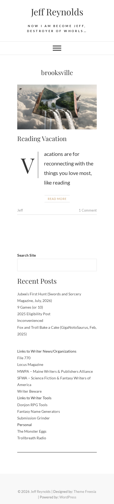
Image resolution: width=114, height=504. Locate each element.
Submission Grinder (33, 418)
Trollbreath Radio (31, 438)
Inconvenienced (30, 320)
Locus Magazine (30, 364)
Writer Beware (29, 391)
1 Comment (88, 210)
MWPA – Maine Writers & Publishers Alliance (55, 371)
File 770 (23, 358)
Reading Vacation (42, 138)
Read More (57, 198)
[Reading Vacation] (57, 107)
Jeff (20, 210)
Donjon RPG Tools (32, 404)
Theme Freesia (85, 491)
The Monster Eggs (31, 431)
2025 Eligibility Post (33, 314)
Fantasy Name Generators (38, 411)
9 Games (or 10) (30, 307)
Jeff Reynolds (57, 12)
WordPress (67, 497)
